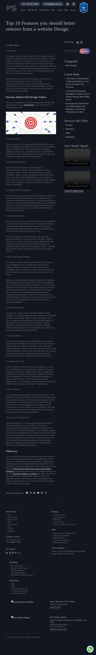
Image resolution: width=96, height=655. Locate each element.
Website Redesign (60, 542)
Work (53, 10)
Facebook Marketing (19, 588)
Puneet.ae (17, 637)
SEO (13, 584)
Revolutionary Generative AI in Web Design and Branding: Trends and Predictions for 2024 (77, 107)
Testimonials (12, 524)
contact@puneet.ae (52, 4)
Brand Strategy (17, 566)
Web (68, 133)
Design (69, 125)
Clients (60, 10)
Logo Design (58, 517)
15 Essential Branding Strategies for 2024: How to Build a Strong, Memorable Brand (78, 95)
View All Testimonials (73, 191)
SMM (13, 586)
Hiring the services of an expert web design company (28, 470)
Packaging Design (18, 573)
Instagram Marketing (19, 591)
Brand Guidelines (18, 570)
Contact (73, 10)
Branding (70, 129)
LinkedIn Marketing (18, 593)
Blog (66, 10)
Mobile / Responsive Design (64, 524)
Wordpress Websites (61, 535)
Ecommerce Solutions (62, 540)
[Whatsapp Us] (90, 649)
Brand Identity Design (19, 568)
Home (23, 10)
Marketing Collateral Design (22, 575)
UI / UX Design (59, 522)
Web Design (71, 65)
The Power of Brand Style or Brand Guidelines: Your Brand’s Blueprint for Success (77, 82)
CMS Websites (59, 538)
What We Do (44, 10)
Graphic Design (59, 515)
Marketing (70, 137)
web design (29, 104)
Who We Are (32, 10)
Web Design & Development (64, 533)
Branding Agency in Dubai (25, 473)
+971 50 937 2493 (30, 4)
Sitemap (10, 531)
